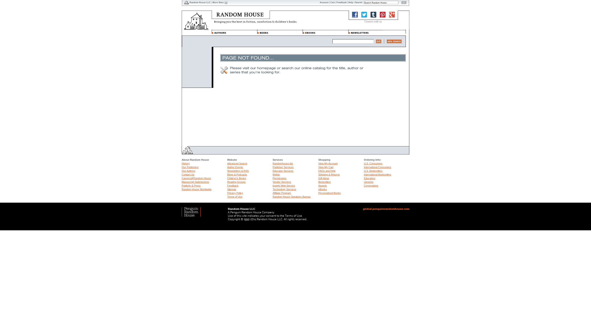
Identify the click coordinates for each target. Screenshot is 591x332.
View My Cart (325, 167)
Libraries (369, 182)
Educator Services (283, 170)
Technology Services (284, 189)
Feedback (232, 185)
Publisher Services (283, 167)
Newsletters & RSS (238, 170)
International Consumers (377, 167)
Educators (369, 178)
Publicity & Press (191, 185)
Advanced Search (237, 163)
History (186, 163)
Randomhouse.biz (283, 163)
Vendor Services (282, 182)
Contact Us (188, 174)
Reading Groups (236, 182)
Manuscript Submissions (195, 182)
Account (324, 2)
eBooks (322, 189)
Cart (332, 2)
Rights (276, 174)
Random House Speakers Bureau (292, 196)
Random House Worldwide (196, 189)
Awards (322, 185)
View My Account (328, 163)
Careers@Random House (196, 178)
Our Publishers (190, 167)
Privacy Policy (235, 193)
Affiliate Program (282, 193)
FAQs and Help (326, 170)
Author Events (235, 167)
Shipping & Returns (329, 174)
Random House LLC (200, 2)
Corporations (371, 185)
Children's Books (236, 178)
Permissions (279, 178)
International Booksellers (377, 174)
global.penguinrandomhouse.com (386, 209)
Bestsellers (324, 182)
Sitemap (231, 189)
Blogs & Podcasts (237, 174)
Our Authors (188, 170)
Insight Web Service (284, 185)
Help (350, 2)
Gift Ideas (323, 178)
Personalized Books (329, 193)
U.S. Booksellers (373, 170)
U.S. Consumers (373, 163)
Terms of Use (234, 196)
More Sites (218, 2)
